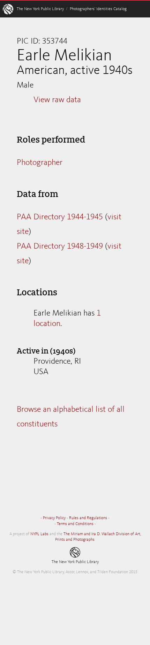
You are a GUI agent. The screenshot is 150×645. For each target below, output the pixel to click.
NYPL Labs (39, 534)
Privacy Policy (54, 518)
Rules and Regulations (88, 518)
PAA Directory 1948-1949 (60, 246)
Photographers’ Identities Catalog (98, 9)
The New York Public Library (40, 9)
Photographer (39, 163)
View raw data (57, 100)
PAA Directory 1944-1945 (60, 217)
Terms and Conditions (75, 524)
